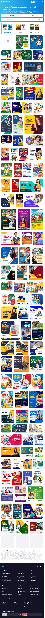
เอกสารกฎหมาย (27, 607)
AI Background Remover (34, 591)
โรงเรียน (32, 579)
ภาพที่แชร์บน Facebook (8, 552)
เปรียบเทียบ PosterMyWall (6, 598)
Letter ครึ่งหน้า (6, 559)
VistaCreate (4, 602)
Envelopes (5, 558)
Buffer (15, 602)
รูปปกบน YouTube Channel (16, 553)
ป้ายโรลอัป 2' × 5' (11, 557)
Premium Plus (33, 576)
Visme (15, 600)
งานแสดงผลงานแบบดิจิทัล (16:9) (14, 558)
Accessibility (26, 603)
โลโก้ (24, 551)
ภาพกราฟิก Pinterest (16, 555)
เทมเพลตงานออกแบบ (20, 573)
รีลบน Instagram (17, 551)
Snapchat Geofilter (22, 556)
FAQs (25, 605)
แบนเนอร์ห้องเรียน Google (27, 560)
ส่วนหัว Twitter (29, 555)
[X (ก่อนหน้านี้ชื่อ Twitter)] (37, 566)
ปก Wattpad (20, 560)
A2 (21, 559)
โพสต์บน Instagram (11, 551)
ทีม (31, 577)
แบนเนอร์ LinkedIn (10, 555)
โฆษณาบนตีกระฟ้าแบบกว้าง (24, 561)
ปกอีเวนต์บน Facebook (23, 552)
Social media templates (21, 576)
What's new (4, 574)
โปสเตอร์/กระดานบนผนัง (36, 558)
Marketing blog (4, 592)
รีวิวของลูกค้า (4, 582)
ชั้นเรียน (3, 590)
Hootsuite (15, 603)
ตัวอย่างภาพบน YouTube (7, 553)
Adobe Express (4, 603)
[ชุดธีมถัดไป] (43, 28)
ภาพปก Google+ (28, 550)
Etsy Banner (33, 553)
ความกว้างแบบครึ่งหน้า (28, 558)
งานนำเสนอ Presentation (14, 560)
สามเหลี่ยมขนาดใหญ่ (15, 561)
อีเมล (32, 15)
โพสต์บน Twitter (23, 555)
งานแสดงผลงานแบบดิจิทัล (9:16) (28, 559)
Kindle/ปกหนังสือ (36, 559)
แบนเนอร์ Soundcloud (14, 556)
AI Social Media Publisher (22, 590)
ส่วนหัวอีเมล (12, 554)
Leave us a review (5, 579)
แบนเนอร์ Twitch (17, 554)
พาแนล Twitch (29, 554)
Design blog (4, 591)
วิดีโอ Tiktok (29, 553)
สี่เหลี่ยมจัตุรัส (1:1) (35, 560)
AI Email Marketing (21, 591)
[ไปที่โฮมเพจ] (5, 2)
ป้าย (37, 556)
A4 (8, 558)
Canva (3, 600)
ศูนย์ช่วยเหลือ (26, 602)
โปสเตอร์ (5, 551)
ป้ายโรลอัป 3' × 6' (5, 557)
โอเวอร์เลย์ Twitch (23, 554)
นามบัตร (27, 551)
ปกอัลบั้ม (21, 551)
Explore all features (20, 580)
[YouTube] (40, 566)
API (24, 606)
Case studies (4, 576)
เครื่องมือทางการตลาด (21, 579)
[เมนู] (42, 1)
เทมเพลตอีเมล (19, 574)
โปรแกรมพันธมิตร (5, 577)
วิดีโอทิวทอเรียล (5, 588)
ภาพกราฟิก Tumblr (35, 555)
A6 (16, 559)
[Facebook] (30, 566)
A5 (14, 559)
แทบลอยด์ (21, 558)
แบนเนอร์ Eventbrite (7, 556)
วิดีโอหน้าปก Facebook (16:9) (20, 550)
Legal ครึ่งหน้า (11, 559)
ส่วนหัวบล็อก (7, 554)
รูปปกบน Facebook (16, 552)
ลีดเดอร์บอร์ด (32, 561)
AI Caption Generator (34, 594)
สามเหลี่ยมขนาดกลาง (8, 561)
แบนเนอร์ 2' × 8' (30, 557)
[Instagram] (34, 566)
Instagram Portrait (33, 551)
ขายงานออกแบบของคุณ (6, 580)
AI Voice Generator (33, 590)
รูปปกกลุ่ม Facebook (31, 552)
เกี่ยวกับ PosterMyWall (6, 573)
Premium (33, 574)
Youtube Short (23, 553)
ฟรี (31, 573)
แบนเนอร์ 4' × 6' (28, 556)
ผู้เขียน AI (19, 592)
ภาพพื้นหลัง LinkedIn (36, 554)
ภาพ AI (19, 594)
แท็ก (34, 557)
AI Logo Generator (33, 592)
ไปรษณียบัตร (34, 556)
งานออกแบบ (11, 15)
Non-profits (33, 580)
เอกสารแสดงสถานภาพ (23, 557)
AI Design (20, 588)
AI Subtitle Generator (34, 588)
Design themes (19, 577)
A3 (18, 559)
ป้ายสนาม (17, 557)
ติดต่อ (25, 600)
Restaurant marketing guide (7, 594)
